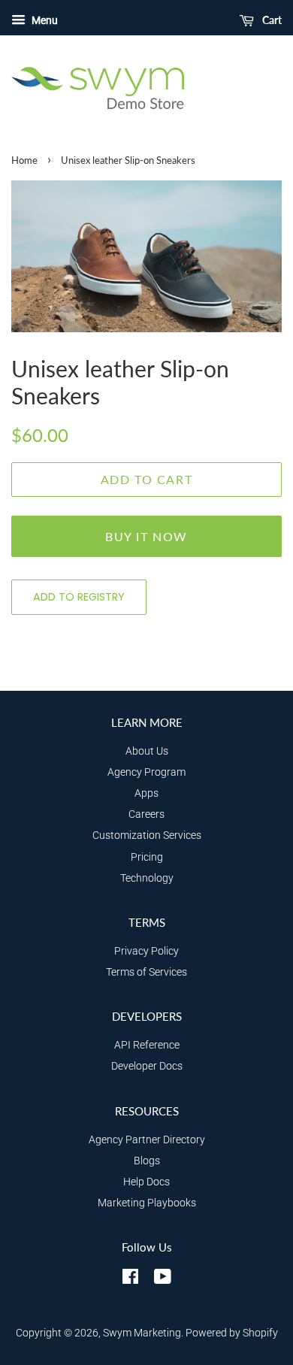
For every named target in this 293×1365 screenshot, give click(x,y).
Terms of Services (146, 972)
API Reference (147, 1045)
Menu (43, 20)
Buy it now (146, 536)
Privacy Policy (146, 951)
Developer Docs (147, 1066)
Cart (271, 20)
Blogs (147, 1161)
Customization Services (146, 835)
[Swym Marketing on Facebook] (130, 1279)
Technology (147, 878)
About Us (146, 751)
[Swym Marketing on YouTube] (162, 1279)
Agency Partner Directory (147, 1139)
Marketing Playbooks (147, 1203)
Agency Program (146, 772)
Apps (146, 793)
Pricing (147, 857)
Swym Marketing (142, 1333)
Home (24, 160)
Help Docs (146, 1182)
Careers (146, 814)
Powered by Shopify (232, 1333)
